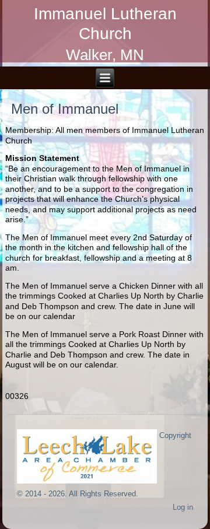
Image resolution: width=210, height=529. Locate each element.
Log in (183, 507)
